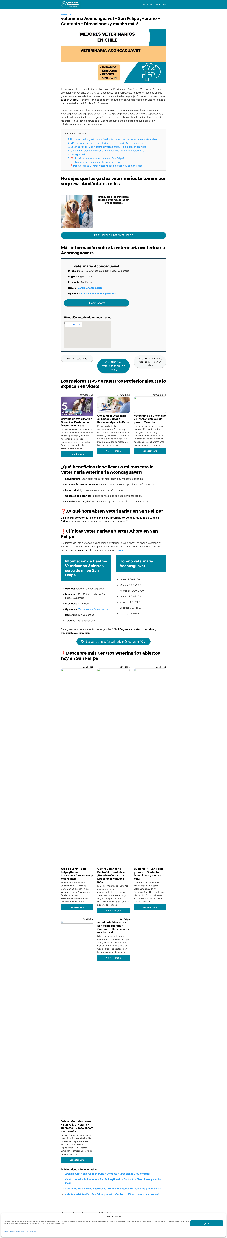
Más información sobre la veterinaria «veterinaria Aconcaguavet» (105, 143)
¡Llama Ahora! (97, 302)
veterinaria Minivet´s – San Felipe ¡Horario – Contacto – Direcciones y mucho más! (112, 1194)
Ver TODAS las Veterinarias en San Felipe (113, 365)
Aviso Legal (33, 1231)
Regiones (147, 4)
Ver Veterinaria (77, 454)
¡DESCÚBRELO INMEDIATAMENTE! (114, 235)
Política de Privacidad (22, 1231)
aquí (120, 550)
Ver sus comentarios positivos (98, 293)
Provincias (161, 4)
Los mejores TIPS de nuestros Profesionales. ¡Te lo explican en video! (107, 146)
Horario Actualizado (77, 358)
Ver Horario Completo (90, 287)
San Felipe (66, 14)
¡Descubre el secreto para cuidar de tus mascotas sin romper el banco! (113, 199)
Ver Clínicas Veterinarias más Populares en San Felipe (150, 361)
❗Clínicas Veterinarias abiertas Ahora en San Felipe (98, 162)
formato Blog (86, 395)
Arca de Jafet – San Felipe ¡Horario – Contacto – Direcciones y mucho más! (107, 1173)
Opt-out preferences (9, 1231)
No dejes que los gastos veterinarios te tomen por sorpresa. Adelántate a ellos (112, 139)
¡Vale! (206, 1223)
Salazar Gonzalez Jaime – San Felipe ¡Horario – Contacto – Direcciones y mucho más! (113, 1188)
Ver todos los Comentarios (93, 609)
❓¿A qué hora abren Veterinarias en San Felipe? (96, 158)
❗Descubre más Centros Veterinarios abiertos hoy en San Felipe (105, 165)
